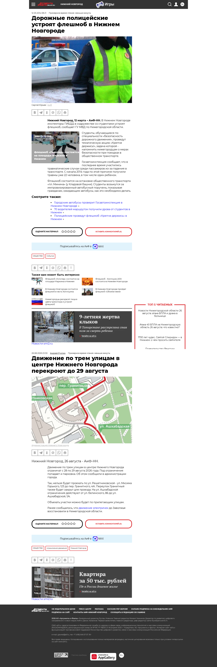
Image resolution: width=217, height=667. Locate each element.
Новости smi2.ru (42, 343)
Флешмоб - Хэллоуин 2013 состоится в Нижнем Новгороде (111, 280)
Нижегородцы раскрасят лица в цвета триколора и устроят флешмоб (61, 302)
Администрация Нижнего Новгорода (50, 445)
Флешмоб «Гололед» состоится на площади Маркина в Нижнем (62, 280)
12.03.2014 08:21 (39, 13)
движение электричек (93, 507)
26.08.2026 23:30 (39, 353)
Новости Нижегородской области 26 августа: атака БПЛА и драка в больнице (160, 313)
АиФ (49, 105)
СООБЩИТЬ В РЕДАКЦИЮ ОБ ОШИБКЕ (128, 612)
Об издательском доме (63, 609)
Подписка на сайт (61, 612)
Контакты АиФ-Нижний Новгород (90, 612)
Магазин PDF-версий (117, 609)
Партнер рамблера (79, 655)
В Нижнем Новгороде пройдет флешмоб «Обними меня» (110, 290)
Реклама (99, 609)
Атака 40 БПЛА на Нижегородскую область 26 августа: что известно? (160, 326)
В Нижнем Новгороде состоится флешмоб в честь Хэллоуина (61, 290)
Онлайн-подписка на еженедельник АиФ (152, 609)
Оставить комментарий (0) (108, 232)
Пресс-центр (85, 609)
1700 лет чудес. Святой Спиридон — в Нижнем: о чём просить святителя (160, 338)
